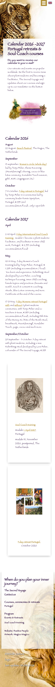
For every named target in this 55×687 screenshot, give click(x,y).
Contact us (10, 594)
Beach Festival (24, 148)
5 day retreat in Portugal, (31, 191)
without (18, 305)
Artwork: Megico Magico (16, 634)
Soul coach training (14, 622)
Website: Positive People (16, 631)
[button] (44, 3)
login (8, 660)
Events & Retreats (13, 618)
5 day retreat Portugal (29, 542)
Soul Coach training (25, 425)
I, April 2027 (30, 430)
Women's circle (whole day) (33, 164)
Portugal (8, 606)
